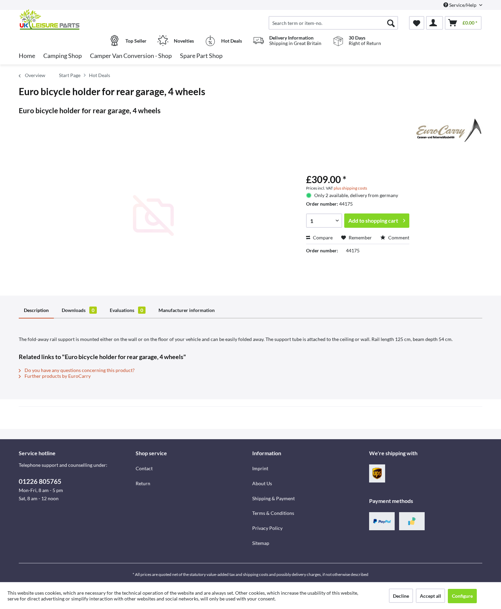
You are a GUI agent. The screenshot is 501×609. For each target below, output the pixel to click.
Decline (401, 596)
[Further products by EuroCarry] (447, 130)
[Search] (391, 23)
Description (36, 310)
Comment (398, 237)
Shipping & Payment (273, 498)
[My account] (434, 23)
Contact (144, 468)
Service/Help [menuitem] (462, 5)
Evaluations (126, 310)
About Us (262, 483)
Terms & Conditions (273, 513)
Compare (322, 237)
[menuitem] (333, 23)
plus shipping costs (350, 188)
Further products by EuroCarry (57, 376)
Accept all (430, 596)
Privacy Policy (267, 528)
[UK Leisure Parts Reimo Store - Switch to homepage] (76, 19)
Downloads (78, 310)
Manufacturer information (186, 310)
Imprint (260, 468)
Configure (462, 596)
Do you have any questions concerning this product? (79, 370)
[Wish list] (416, 23)
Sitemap (260, 543)
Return (143, 483)
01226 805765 (40, 481)
